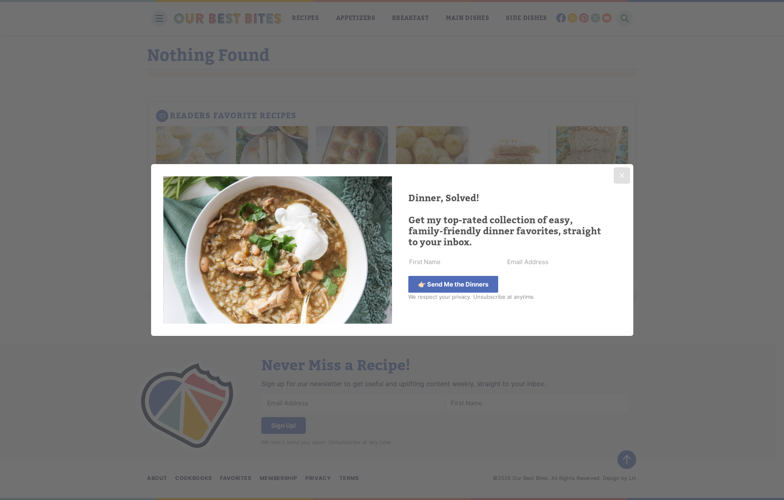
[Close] (622, 175)
